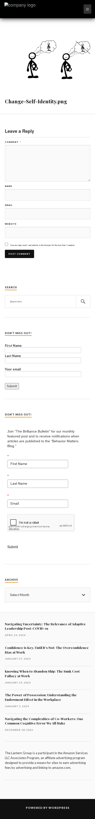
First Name (13, 345)
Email (8, 205)
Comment (13, 142)
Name (8, 186)
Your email (13, 369)
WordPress (58, 807)
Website (11, 224)
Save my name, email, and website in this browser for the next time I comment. (42, 245)
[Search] (83, 301)
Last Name (13, 356)
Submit (12, 547)
